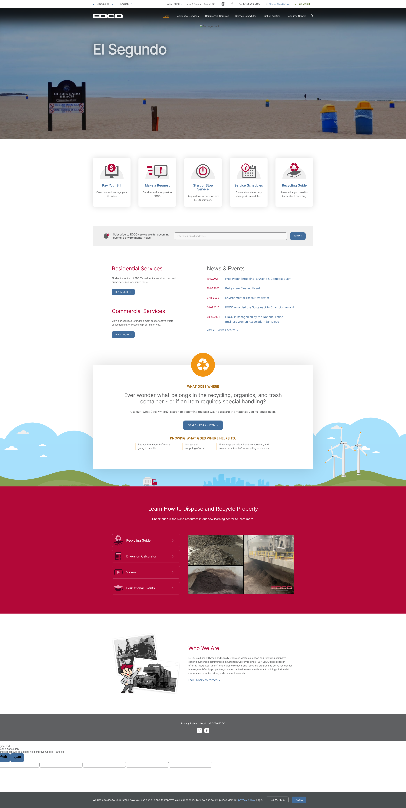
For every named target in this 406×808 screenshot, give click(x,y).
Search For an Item (202, 425)
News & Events (193, 4)
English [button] (124, 3)
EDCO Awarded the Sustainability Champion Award (259, 307)
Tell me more (277, 799)
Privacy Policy (189, 723)
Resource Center (296, 15)
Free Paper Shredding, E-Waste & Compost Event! (258, 278)
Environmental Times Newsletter (247, 297)
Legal (203, 723)
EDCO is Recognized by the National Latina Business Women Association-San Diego (254, 319)
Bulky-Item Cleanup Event (242, 288)
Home (166, 15)
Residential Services (187, 15)
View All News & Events (221, 330)
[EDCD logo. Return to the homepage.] (108, 16)
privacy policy (246, 799)
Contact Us (209, 4)
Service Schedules (245, 15)
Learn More (122, 292)
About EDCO (173, 4)
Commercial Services (217, 15)
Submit (298, 236)
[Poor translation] (17, 757)
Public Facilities (271, 15)
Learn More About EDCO (203, 680)
